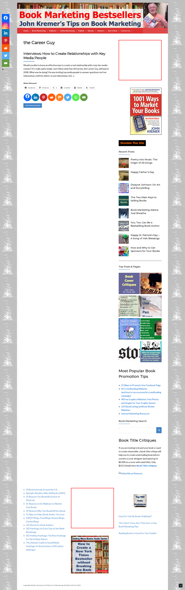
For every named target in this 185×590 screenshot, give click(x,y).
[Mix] (59, 97)
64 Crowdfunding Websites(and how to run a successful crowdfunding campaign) (141, 392)
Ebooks (91, 31)
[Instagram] (5, 25)
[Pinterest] (43, 97)
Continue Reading (32, 105)
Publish (81, 31)
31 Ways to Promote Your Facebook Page (141, 385)
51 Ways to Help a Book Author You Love (45, 514)
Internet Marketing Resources (135, 413)
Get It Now (112, 31)
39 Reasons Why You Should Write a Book (45, 511)
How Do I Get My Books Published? (135, 516)
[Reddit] (51, 97)
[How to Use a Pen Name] (150, 307)
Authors (100, 31)
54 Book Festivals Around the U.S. (42, 489)
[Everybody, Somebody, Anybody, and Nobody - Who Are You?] (129, 307)
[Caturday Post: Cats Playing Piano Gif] (150, 284)
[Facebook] (5, 18)
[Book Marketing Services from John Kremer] (129, 284)
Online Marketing (67, 31)
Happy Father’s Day (142, 172)
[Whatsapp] (76, 97)
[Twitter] (67, 97)
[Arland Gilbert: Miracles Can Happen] (150, 352)
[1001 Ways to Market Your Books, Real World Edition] (146, 134)
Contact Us (125, 31)
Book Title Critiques (147, 465)
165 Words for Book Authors (40, 525)
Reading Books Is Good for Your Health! (138, 533)
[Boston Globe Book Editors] (129, 352)
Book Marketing (39, 31)
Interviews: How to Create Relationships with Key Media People (64, 55)
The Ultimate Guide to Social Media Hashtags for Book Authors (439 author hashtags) (45, 546)
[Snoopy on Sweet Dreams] (129, 329)
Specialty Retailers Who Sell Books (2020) (45, 493)
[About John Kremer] (150, 329)
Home (25, 31)
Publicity (52, 31)
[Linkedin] (35, 97)
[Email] (84, 97)
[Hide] (3, 69)
